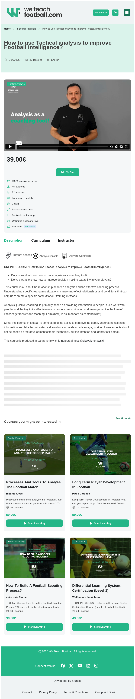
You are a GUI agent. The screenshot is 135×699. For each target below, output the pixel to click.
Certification (79, 438)
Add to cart (67, 172)
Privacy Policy (48, 692)
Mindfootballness (69, 340)
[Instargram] (96, 666)
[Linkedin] (88, 666)
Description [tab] (13, 240)
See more (121, 418)
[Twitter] (71, 666)
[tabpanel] (67, 297)
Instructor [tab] (66, 240)
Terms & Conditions (76, 692)
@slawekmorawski (92, 340)
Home (7, 28)
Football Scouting (16, 541)
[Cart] (115, 12)
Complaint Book (105, 692)
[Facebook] (63, 666)
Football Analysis (26, 28)
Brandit (76, 680)
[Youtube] (80, 666)
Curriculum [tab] (40, 240)
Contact (27, 692)
